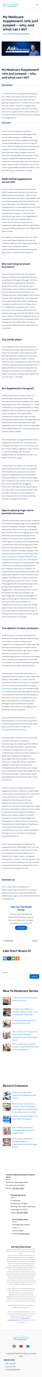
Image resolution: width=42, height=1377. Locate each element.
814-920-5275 (24, 1234)
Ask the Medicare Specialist (21, 34)
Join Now (21, 928)
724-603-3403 (18, 1188)
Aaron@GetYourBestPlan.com (14, 730)
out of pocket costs (30, 446)
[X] (9, 958)
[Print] (17, 958)
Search (5, 973)
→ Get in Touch (9, 1364)
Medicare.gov (25, 1318)
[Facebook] (5, 958)
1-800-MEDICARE (12, 1320)
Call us (4, 887)
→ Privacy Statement (12, 1370)
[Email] (13, 958)
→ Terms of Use (10, 1367)
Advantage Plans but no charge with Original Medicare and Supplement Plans (20, 556)
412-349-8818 (22, 1212)
